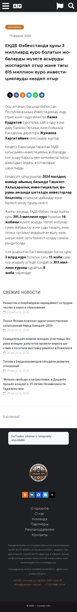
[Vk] (32, 495)
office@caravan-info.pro (29, 584)
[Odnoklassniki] (25, 495)
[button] (10, 95)
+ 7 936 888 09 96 (54, 584)
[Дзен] (52, 495)
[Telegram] (45, 495)
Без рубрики (14, 27)
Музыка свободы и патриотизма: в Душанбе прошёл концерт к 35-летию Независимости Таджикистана (34, 384)
